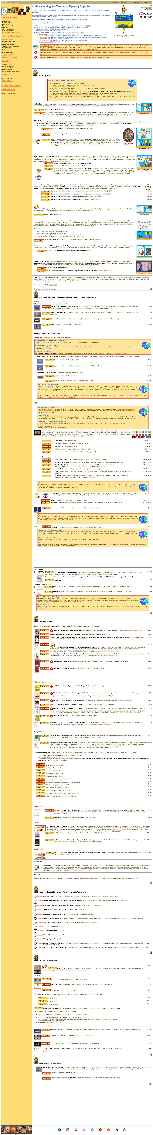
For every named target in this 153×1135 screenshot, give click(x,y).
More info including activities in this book (98, 724)
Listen (39, 909)
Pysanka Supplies (44, 35)
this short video (125, 389)
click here (88, 26)
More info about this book (105, 270)
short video (129, 606)
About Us (5, 75)
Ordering (5, 61)
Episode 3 (45, 427)
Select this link (116, 831)
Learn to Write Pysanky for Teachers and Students (82, 94)
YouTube (80, 57)
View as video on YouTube (73, 854)
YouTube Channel (143, 52)
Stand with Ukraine (8, 81)
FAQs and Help (8, 89)
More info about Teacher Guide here (63, 105)
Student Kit (121, 829)
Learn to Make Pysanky (12, 36)
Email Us (45, 1051)
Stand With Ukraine (46, 46)
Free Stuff (42, 38)
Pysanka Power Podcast (9, 57)
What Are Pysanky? (8, 54)
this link (56, 760)
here (96, 49)
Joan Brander (6, 80)
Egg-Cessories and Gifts (46, 42)
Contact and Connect (11, 85)
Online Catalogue (9, 17)
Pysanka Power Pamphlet (81, 466)
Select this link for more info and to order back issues (76, 870)
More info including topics (118, 353)
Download (40, 423)
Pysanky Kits (43, 34)
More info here (78, 281)
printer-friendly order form (10, 32)
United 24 (114, 1067)
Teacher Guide (6, 55)
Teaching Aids (43, 37)
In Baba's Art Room (45, 40)
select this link (53, 285)
